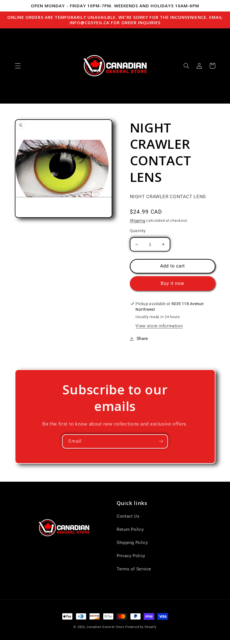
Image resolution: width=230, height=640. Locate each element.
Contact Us (128, 516)
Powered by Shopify (140, 627)
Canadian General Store (105, 627)
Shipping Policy (132, 542)
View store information (159, 325)
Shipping (137, 220)
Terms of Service (134, 569)
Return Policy (130, 529)
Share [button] (142, 338)
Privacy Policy (131, 555)
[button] (17, 65)
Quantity (138, 230)
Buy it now (173, 283)
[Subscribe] (161, 441)
